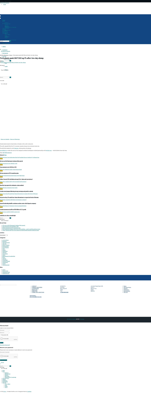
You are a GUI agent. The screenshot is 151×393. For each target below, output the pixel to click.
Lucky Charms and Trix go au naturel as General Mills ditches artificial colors (20, 230)
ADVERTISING (35, 288)
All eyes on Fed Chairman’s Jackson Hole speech (11, 161)
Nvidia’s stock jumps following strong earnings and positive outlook (16, 191)
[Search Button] (0, 74)
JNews (4, 391)
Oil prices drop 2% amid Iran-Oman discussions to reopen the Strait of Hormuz (19, 197)
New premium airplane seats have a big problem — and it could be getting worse (21, 229)
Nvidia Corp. (49, 150)
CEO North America (71, 319)
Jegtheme (29, 391)
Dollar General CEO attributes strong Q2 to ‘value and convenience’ (16, 179)
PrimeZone (5, 260)
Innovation (7, 26)
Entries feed (5, 271)
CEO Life (4, 56)
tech (10, 152)
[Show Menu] (0, 46)
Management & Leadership (10, 40)
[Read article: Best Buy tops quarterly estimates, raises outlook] (75, 181)
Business (6, 22)
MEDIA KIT (34, 289)
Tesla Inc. (16, 148)
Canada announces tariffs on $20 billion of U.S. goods (13, 209)
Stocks (7, 152)
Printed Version (6, 261)
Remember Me (4, 335)
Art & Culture (7, 34)
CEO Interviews (5, 28)
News (3, 23)
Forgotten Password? (5, 345)
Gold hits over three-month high (8, 215)
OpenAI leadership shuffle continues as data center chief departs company (18, 203)
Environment (5, 32)
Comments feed (6, 272)
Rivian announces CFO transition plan (9, 173)
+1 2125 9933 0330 (64, 292)
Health (6, 66)
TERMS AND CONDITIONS (38, 292)
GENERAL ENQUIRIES (37, 287)
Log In (2, 362)
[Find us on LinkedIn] (0, 15)
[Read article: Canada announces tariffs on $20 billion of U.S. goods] (75, 205)
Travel (6, 37)
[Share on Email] (0, 140)
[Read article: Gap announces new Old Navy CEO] (75, 163)
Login (4, 4)
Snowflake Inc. (3, 150)
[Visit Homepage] (4, 2)
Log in (3, 269)
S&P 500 (4, 152)
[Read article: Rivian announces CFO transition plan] (75, 169)
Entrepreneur (7, 30)
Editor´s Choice (5, 245)
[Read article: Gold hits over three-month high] (75, 211)
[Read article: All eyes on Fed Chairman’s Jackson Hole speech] (75, 157)
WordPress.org (5, 273)
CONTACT (34, 286)
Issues (3, 255)
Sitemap (82, 319)
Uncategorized (5, 265)
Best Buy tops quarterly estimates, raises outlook (12, 185)
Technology (4, 30)
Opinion (4, 46)
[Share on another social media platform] (0, 141)
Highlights (5, 251)
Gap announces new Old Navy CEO (8, 167)
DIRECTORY (34, 291)
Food (6, 63)
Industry (6, 33)
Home (3, 20)
